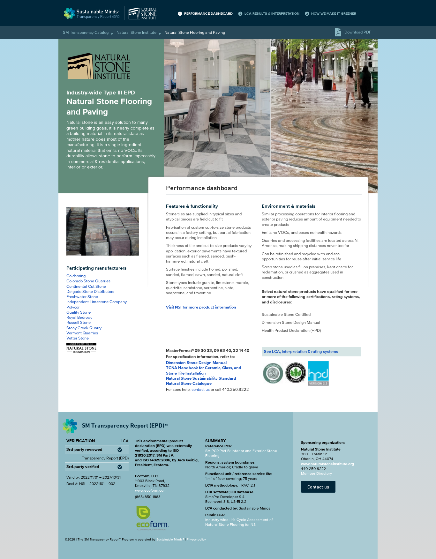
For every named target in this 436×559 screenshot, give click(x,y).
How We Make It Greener (333, 13)
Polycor (72, 307)
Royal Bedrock (79, 317)
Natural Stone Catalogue (189, 383)
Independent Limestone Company (96, 302)
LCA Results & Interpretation (271, 13)
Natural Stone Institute (136, 32)
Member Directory (316, 473)
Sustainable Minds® (170, 539)
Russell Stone (78, 322)
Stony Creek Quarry (83, 328)
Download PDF (357, 32)
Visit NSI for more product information (201, 307)
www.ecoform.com (151, 490)
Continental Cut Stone (86, 286)
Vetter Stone (77, 338)
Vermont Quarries (82, 333)
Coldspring (76, 276)
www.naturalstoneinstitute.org (327, 464)
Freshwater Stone (82, 296)
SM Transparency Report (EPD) (124, 425)
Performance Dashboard (208, 13)
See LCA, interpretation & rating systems (301, 351)
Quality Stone (78, 312)
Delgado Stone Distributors (90, 291)
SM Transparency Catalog (86, 32)
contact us (201, 389)
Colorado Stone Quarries (88, 281)
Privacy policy (196, 539)
